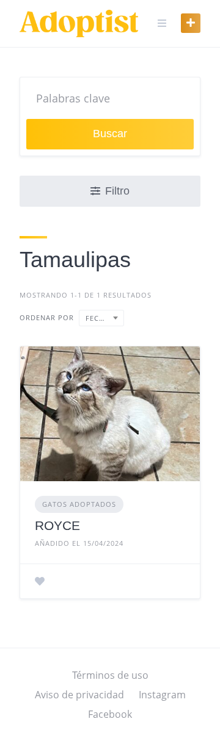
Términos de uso (110, 675)
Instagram (162, 694)
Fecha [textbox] (97, 318)
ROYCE (57, 525)
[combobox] (101, 318)
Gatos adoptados (79, 504)
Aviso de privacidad (79, 694)
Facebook (110, 714)
